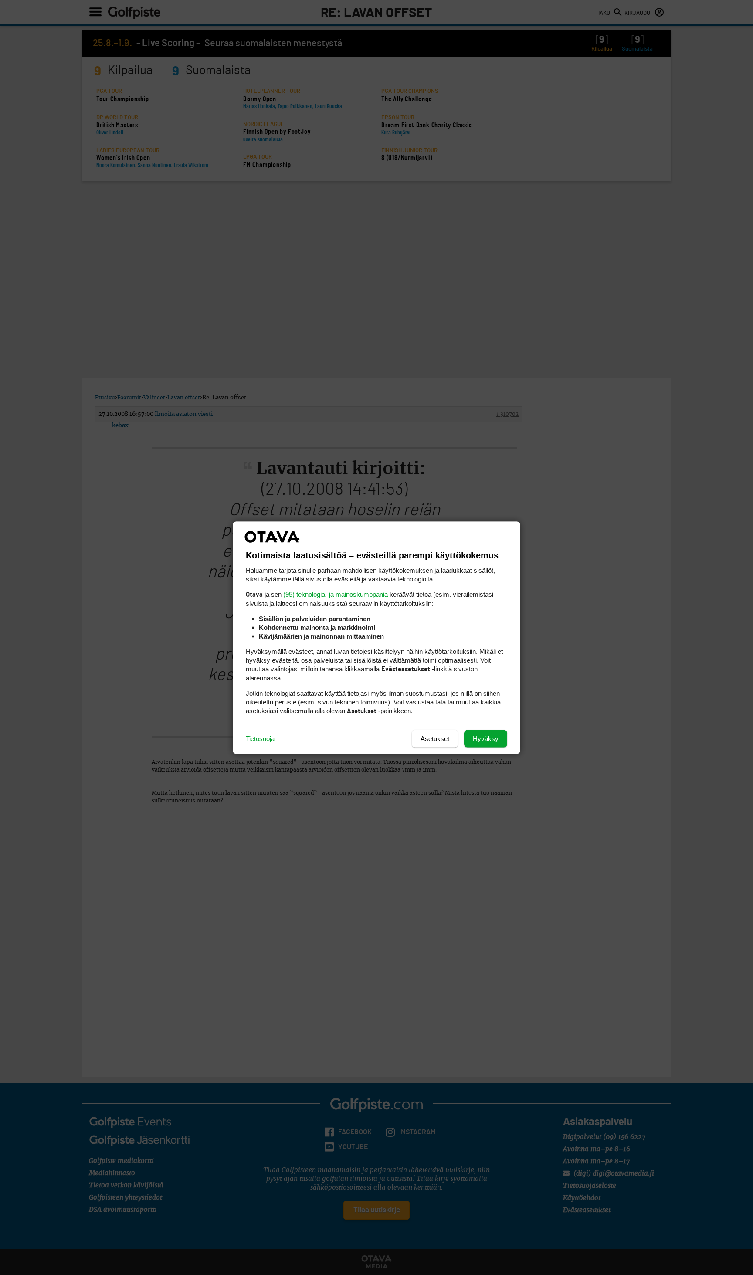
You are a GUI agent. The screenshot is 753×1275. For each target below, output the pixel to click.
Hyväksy (486, 738)
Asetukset (435, 738)
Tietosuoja (260, 738)
